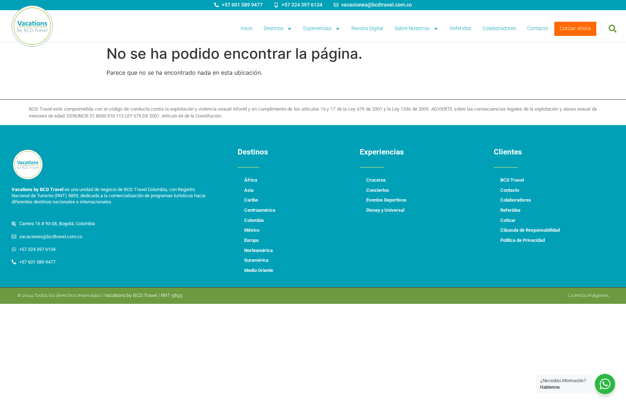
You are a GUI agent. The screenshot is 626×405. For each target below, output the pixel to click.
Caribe (251, 200)
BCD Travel (512, 180)
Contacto (537, 28)
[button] (612, 28)
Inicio (247, 28)
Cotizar (508, 220)
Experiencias (317, 28)
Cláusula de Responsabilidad (530, 230)
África (250, 180)
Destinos (273, 28)
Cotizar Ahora (575, 28)
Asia (249, 190)
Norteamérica (258, 250)
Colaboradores (499, 28)
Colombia (254, 220)
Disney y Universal (385, 210)
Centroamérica (259, 210)
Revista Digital (367, 28)
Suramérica (256, 260)
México (251, 230)
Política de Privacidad (522, 240)
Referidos (460, 28)
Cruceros (376, 180)
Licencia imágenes (588, 295)
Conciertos (377, 190)
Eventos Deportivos (386, 200)
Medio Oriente (258, 270)
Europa (251, 240)
